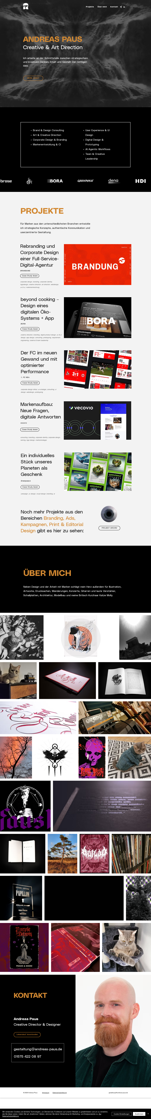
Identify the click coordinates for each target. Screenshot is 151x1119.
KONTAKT (30, 995)
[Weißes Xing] (121, 7)
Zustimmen (139, 1114)
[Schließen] (148, 1114)
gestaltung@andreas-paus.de (38, 1049)
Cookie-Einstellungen (122, 1114)
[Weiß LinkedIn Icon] (124, 7)
